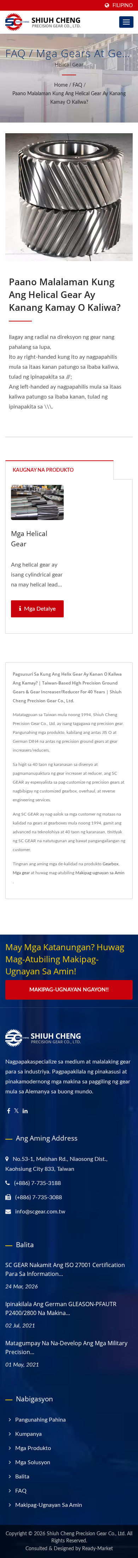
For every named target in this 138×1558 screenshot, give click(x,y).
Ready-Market (97, 1548)
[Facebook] (8, 1111)
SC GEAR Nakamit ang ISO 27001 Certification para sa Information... (65, 1269)
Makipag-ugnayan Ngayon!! (69, 989)
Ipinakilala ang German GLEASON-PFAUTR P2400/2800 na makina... (60, 1308)
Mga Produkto (33, 1448)
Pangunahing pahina (40, 1420)
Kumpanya (28, 1434)
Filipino (123, 5)
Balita (22, 1476)
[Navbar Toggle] (126, 22)
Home (61, 85)
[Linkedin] (25, 1111)
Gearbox (111, 864)
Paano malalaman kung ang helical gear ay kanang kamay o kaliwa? (69, 98)
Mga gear (21, 873)
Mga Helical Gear (29, 538)
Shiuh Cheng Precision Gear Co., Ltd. (86, 1533)
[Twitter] (16, 1111)
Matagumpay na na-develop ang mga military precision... (66, 1347)
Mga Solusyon (32, 1462)
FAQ (77, 85)
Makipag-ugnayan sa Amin (100, 873)
